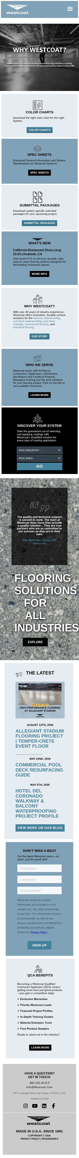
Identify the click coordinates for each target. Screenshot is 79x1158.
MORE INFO (39, 273)
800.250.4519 (39, 1082)
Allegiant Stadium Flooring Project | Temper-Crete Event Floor (40, 738)
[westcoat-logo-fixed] (17, 9)
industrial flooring (23, 327)
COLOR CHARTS (39, 129)
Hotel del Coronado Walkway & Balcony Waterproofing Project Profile (37, 803)
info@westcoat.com (39, 1087)
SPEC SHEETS (39, 172)
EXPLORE (35, 642)
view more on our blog (40, 827)
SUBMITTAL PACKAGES (39, 223)
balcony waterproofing (46, 318)
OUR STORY (39, 336)
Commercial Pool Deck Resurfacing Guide (39, 769)
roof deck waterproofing (27, 321)
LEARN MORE (39, 395)
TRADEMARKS (50, 1139)
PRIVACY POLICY (30, 1139)
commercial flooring (37, 324)
